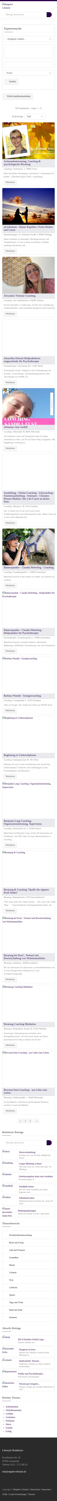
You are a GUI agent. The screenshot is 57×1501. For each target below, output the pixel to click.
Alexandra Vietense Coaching (19, 295)
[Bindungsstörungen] (9, 1211)
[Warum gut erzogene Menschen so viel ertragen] (9, 1386)
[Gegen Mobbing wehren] (9, 1166)
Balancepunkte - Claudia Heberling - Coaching (29, 567)
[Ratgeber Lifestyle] (8, 5)
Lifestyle (13, 1272)
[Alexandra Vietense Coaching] (28, 275)
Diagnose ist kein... (28, 1349)
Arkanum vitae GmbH (15, 427)
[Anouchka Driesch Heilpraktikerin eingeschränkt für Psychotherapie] (28, 337)
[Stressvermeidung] (9, 1154)
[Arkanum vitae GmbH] (28, 406)
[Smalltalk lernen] (9, 1189)
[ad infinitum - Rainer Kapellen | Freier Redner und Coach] (28, 206)
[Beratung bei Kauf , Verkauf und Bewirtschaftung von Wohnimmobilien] (28, 934)
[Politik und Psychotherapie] (9, 1374)
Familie (9, 1428)
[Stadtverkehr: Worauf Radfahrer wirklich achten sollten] (9, 1363)
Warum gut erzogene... (29, 1384)
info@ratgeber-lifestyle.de (14, 1471)
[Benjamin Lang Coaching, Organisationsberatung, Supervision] (28, 800)
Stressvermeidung (27, 1152)
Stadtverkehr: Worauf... (29, 1361)
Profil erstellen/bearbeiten (19, 96)
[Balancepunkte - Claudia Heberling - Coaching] (28, 546)
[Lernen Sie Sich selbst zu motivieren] (9, 1200)
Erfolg (9, 1431)
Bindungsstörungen (27, 1210)
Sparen (12, 1295)
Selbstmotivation (26, 1198)
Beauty (12, 1265)
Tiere (11, 1280)
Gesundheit (13, 1257)
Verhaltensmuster (13, 1410)
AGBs (4, 1494)
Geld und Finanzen (17, 1250)
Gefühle (9, 1413)
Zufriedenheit (12, 1406)
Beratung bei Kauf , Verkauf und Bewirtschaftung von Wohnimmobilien (24, 957)
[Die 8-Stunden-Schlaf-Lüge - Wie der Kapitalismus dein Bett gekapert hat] (9, 1340)
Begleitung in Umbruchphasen (20, 755)
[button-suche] (49, 14)
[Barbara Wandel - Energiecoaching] (28, 675)
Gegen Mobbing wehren (30, 1163)
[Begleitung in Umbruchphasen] (28, 734)
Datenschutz (35, 1489)
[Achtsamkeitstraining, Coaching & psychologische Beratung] (28, 140)
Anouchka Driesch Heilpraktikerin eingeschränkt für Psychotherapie (22, 360)
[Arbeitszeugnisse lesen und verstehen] (9, 1177)
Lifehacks (13, 1287)
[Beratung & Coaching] (28, 869)
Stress (8, 1424)
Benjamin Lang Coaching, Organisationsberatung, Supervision (23, 822)
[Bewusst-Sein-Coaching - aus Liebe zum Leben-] (28, 1069)
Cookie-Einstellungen (18, 1494)
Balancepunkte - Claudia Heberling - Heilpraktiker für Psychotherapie (23, 631)
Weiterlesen (10, 182)
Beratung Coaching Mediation (20, 1024)
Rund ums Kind (15, 1310)
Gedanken (10, 1417)
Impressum (46, 1489)
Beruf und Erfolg (16, 1242)
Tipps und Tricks (16, 1302)
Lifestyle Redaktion (12, 1450)
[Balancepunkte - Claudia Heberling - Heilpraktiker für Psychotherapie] (28, 609)
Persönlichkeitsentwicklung (20, 1235)
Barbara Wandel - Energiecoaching (22, 695)
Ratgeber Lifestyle (20, 1489)
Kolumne (13, 1317)
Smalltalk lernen (26, 1186)
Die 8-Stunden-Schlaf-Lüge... (31, 1339)
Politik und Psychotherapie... (31, 1373)
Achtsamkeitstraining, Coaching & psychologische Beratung (22, 163)
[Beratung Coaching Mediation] (28, 1003)
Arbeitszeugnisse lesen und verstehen (36, 1176)
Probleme (10, 1421)
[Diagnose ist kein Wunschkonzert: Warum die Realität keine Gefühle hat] (9, 1352)
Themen (31, 1494)
